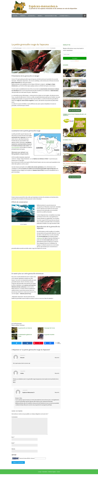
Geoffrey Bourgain (17, 48)
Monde (40, 15)
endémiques (39, 238)
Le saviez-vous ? (64, 15)
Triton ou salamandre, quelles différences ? (74, 143)
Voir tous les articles (74, 177)
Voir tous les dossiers (74, 110)
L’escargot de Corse (49, 328)
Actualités (31, 15)
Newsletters (45, 471)
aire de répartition (16, 147)
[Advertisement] (49, 29)
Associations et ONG (51, 15)
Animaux (22, 15)
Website (13, 449)
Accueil (15, 15)
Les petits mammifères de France (72, 99)
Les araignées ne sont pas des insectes (73, 153)
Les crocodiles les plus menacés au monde (74, 88)
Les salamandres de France (70, 68)
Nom (13, 437)
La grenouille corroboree (25, 328)
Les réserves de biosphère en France (73, 78)
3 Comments (52, 48)
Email (13, 443)
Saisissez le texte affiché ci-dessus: (26, 458)
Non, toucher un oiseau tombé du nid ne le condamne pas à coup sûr (74, 164)
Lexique (39, 471)
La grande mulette (49, 334)
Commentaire (15, 417)
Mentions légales (52, 471)
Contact (58, 471)
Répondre (57, 357)
